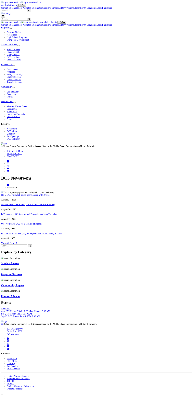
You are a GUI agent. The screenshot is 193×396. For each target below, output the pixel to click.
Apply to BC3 (13, 54)
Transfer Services (14, 82)
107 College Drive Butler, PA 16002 (15, 152)
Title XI (10, 381)
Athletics (11, 72)
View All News (8, 243)
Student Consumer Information (20, 386)
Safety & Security (15, 74)
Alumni (10, 119)
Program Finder (14, 32)
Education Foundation (17, 114)
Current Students (8, 8)
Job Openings (13, 136)
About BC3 (12, 111)
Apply (4, 5)
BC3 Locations (13, 57)
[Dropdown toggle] (11, 28)
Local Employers (104, 8)
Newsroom (12, 128)
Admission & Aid (9, 44)
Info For (21, 5)
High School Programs (17, 37)
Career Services (14, 79)
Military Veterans (66, 8)
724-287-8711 (13, 156)
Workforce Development (18, 40)
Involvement (12, 69)
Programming (13, 91)
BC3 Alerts (12, 131)
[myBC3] (11, 2)
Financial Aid (13, 52)
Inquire (14, 5)
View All (5, 308)
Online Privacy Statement (18, 376)
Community (6, 87)
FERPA (10, 383)
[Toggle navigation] (3, 16)
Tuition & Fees (13, 49)
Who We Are (7, 101)
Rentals (10, 96)
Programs (5, 27)
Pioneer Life (7, 64)
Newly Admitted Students (27, 8)
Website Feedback (15, 389)
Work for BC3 (13, 116)
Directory (11, 134)
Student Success (14, 77)
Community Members (49, 8)
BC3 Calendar (13, 139)
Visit (9, 5)
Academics (12, 35)
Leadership (12, 109)
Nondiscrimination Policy (18, 378)
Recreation (11, 94)
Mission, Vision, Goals (17, 106)
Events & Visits (14, 59)
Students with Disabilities (85, 8)
